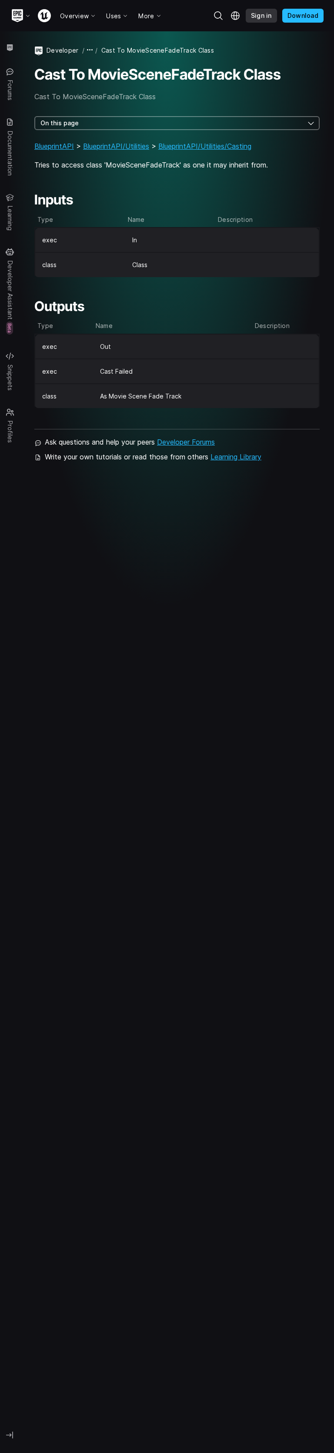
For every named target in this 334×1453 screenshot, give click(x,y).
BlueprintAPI (54, 146)
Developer (63, 50)
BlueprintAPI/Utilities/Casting (204, 146)
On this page (59, 123)
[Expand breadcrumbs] (90, 50)
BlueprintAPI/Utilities (116, 146)
